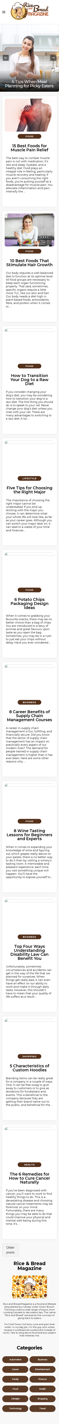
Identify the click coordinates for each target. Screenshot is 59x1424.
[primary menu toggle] (3, 12)
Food (29, 136)
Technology (15, 1408)
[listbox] (29, 58)
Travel (42, 1408)
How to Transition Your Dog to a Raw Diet (29, 379)
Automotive (15, 1360)
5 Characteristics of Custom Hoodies (29, 1067)
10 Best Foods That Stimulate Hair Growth (29, 262)
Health (29, 1164)
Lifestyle (30, 478)
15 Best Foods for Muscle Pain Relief (29, 147)
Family (15, 1379)
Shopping (29, 1056)
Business (29, 702)
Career (15, 1369)
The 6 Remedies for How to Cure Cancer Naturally (29, 1178)
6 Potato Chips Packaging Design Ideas (30, 603)
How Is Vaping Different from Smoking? (29, 83)
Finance (42, 1379)
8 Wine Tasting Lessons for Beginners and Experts (29, 834)
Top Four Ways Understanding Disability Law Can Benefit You (29, 952)
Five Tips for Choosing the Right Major (29, 489)
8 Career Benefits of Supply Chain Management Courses (29, 715)
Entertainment (42, 1369)
